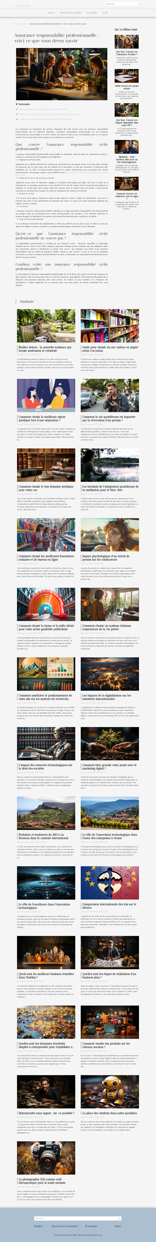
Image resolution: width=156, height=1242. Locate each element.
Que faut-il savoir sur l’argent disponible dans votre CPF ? (126, 123)
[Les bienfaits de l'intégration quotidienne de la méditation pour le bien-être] (110, 464)
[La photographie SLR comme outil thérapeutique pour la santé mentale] (46, 1157)
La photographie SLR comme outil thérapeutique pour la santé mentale (42, 1181)
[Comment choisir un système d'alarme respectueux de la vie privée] (110, 604)
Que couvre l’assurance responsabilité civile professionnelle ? (43, 109)
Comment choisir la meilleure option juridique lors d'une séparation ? (42, 418)
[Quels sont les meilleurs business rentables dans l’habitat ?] (46, 952)
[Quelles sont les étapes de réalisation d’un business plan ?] (110, 952)
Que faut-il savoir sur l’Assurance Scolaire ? (127, 53)
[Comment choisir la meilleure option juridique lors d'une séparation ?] (46, 395)
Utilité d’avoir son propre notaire (127, 87)
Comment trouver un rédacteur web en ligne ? (126, 196)
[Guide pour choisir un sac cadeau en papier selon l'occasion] (110, 325)
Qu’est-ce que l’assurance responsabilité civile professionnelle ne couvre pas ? (50, 114)
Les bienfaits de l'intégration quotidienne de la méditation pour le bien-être (110, 488)
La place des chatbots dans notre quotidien (109, 1113)
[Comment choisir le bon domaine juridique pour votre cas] (46, 464)
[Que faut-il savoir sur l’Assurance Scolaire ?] (127, 42)
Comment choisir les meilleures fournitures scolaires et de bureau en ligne (46, 557)
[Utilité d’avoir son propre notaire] (127, 76)
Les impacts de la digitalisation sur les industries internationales (106, 697)
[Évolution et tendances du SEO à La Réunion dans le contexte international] (46, 813)
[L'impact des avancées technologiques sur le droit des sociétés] (46, 743)
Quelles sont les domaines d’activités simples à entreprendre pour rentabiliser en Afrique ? (46, 1047)
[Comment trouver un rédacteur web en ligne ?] (127, 184)
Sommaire (24, 104)
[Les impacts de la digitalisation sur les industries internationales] (110, 673)
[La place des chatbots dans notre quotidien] (110, 1091)
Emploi (51, 12)
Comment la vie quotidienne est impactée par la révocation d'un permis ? (108, 418)
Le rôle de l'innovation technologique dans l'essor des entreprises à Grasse (109, 836)
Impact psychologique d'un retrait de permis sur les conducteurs (106, 557)
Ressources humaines (71, 12)
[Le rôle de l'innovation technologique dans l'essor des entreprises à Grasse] (110, 813)
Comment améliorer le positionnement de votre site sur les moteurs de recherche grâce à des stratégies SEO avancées (45, 699)
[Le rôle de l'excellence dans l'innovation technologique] (46, 882)
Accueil (17, 23)
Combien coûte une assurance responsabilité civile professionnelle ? (46, 119)
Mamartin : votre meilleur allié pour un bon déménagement (127, 159)
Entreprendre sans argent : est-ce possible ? (46, 1113)
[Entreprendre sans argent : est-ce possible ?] (46, 1091)
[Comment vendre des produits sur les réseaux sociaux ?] (110, 1022)
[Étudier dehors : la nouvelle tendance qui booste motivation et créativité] (46, 325)
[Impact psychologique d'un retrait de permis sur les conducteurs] (110, 534)
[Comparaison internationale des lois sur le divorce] (110, 882)
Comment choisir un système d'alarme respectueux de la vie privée (106, 627)
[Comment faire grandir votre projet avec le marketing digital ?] (110, 743)
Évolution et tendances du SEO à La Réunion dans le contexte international (43, 836)
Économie (92, 12)
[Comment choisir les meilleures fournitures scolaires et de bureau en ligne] (46, 534)
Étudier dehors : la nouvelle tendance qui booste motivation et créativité (45, 348)
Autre (105, 12)
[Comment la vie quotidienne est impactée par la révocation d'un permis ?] (110, 395)
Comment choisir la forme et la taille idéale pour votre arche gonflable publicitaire (46, 627)
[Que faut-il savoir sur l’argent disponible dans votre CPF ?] (127, 110)
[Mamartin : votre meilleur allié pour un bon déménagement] (127, 147)
